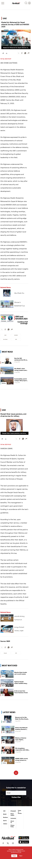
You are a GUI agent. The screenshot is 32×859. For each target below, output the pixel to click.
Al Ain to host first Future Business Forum (21, 692)
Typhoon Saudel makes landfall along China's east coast (20, 682)
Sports (5, 820)
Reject (20, 856)
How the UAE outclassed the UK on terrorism (20, 359)
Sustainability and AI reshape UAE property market (20, 380)
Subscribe (16, 797)
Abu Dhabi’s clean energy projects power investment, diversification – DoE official (21, 369)
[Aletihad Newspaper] (16, 3)
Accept (14, 856)
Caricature (13, 818)
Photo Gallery (12, 814)
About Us (12, 821)
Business (5, 817)
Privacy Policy (12, 826)
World (4, 814)
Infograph (13, 811)
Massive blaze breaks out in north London (20, 673)
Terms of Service (20, 812)
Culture (5, 824)
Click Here (19, 851)
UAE (4, 811)
